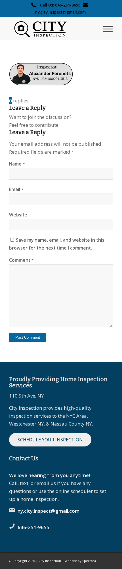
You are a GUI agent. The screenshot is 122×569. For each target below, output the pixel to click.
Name (17, 164)
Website (18, 215)
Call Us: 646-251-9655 (60, 5)
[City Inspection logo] (50, 28)
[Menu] (105, 28)
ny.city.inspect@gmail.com (60, 12)
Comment (21, 260)
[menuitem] (105, 28)
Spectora (89, 561)
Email (16, 189)
